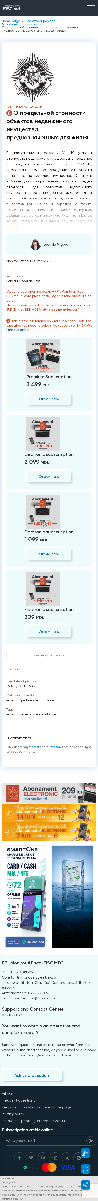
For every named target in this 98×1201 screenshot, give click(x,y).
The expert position (40, 21)
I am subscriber (17, 329)
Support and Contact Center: (33, 1009)
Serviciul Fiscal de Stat (23, 281)
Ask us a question (31, 1075)
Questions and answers (20, 24)
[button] (83, 1153)
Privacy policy (13, 1114)
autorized (53, 747)
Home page (11, 21)
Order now (49, 398)
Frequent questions (18, 1100)
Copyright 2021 (10, 1182)
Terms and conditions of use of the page (36, 1107)
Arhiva (7, 1093)
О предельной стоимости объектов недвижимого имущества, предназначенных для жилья (41, 29)
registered (31, 747)
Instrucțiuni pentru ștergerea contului (33, 1121)
